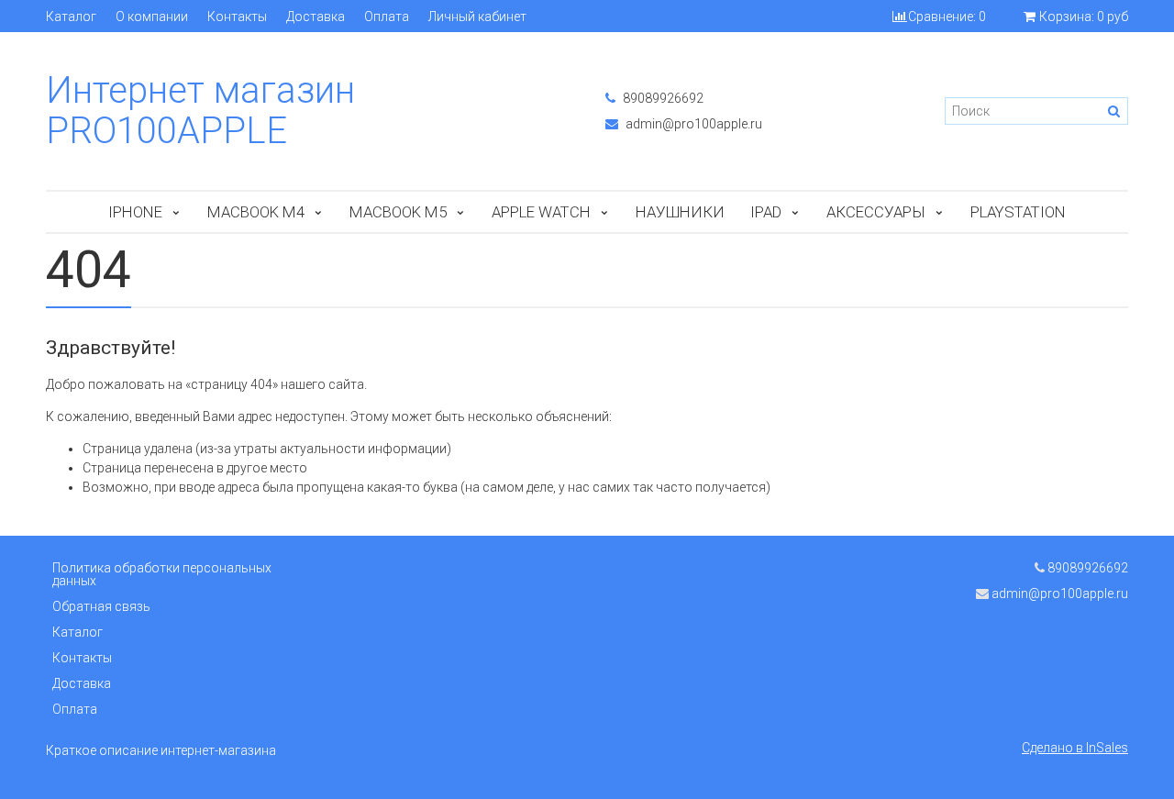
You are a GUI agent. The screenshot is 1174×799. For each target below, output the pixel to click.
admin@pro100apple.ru (692, 123)
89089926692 (661, 98)
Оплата (386, 16)
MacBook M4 (256, 212)
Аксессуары (875, 212)
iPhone (135, 212)
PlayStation (1018, 212)
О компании (152, 16)
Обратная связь (101, 606)
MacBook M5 (398, 212)
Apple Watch (541, 212)
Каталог (71, 16)
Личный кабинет (477, 16)
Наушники (680, 212)
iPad (765, 212)
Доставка (315, 16)
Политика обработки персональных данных (161, 574)
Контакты (237, 16)
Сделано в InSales (1075, 747)
